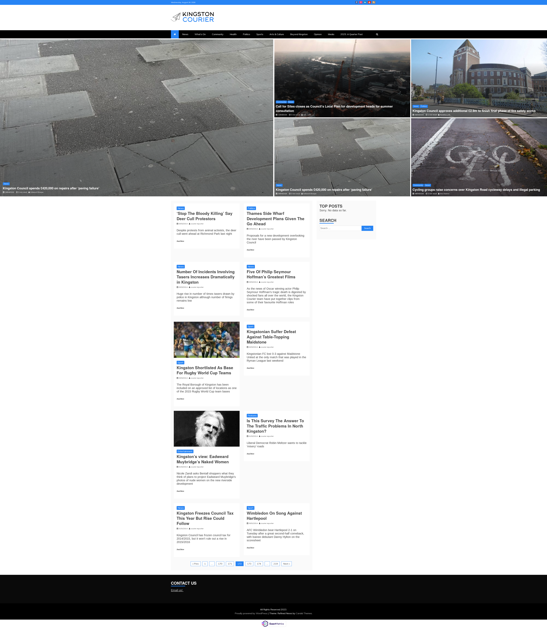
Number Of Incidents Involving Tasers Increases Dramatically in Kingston (206, 277)
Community (218, 34)
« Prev (195, 563)
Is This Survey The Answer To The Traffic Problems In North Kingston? (275, 426)
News (185, 34)
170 (220, 563)
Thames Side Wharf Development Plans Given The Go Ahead (275, 218)
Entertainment (185, 451)
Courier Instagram (360, 2)
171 (230, 563)
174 (259, 563)
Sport (180, 362)
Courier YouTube (369, 2)
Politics (246, 34)
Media (331, 34)
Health (233, 34)
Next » (286, 563)
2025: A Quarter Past (351, 34)
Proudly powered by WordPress (251, 613)
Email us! (177, 590)
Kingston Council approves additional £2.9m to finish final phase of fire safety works (475, 110)
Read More (180, 241)
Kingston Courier (356, 2)
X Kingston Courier (373, 2)
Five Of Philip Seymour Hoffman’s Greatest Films (271, 274)
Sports (259, 34)
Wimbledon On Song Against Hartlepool (274, 515)
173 (249, 563)
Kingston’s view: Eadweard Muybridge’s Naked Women (203, 458)
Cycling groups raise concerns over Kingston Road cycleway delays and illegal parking (66, 188)
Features (252, 415)
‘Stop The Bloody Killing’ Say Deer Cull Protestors (204, 215)
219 (276, 563)
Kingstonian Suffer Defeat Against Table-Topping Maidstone (271, 337)
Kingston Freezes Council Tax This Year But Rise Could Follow (205, 518)
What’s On (200, 34)
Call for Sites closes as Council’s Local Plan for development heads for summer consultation (334, 108)
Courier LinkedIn (365, 2)
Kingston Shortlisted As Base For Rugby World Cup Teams (205, 370)
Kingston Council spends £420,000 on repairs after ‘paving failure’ (324, 189)
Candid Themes (304, 613)
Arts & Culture (277, 34)
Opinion (318, 34)
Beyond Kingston (299, 34)
